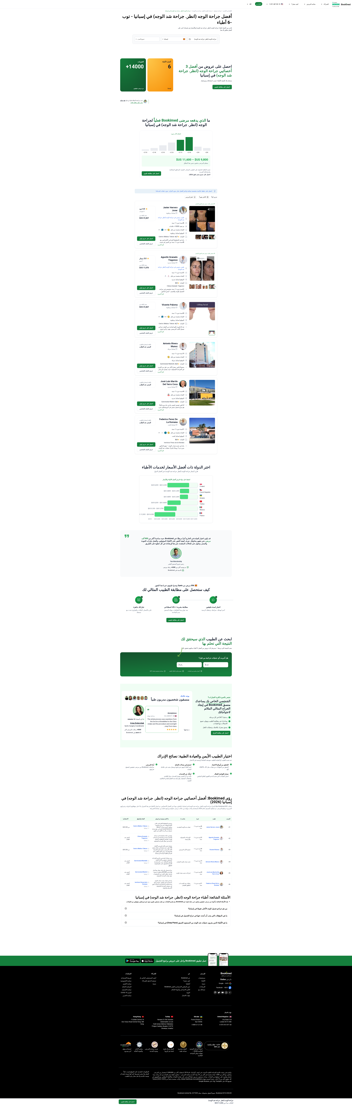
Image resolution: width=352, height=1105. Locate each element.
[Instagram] (226, 992)
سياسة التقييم (127, 984)
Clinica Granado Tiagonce (175, 286)
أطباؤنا (188, 984)
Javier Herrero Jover (212, 827)
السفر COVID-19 (126, 992)
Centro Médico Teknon (166, 237)
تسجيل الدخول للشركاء (149, 981)
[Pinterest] (215, 992)
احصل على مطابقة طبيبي (127, 1101)
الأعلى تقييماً (202, 197)
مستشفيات (201, 978)
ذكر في (228, 979)
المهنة (188, 992)
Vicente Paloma (214, 849)
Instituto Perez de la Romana (174, 442)
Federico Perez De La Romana (212, 884)
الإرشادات (202, 987)
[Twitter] (218, 992)
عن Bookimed (185, 978)
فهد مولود (122, 100)
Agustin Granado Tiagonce (214, 838)
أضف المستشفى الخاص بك (148, 978)
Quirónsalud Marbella (167, 364)
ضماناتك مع (201, 990)
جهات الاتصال (186, 995)
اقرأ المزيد (161, 245)
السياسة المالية (126, 987)
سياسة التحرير (127, 995)
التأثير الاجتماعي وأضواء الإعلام (180, 990)
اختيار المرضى (189, 197)
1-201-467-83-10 (274, 4)
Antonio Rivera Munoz (212, 862)
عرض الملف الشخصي (146, 244)
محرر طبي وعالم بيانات (137, 102)
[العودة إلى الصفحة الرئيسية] (346, 4)
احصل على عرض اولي (146, 238)
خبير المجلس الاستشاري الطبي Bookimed (177, 987)
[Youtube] (222, 992)
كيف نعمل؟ (294, 4)
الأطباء (203, 981)
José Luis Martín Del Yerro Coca (213, 873)
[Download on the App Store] (147, 961)
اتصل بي (258, 4)
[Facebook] (229, 992)
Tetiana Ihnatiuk (182, 724)
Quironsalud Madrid (167, 402)
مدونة (203, 984)
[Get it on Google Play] (132, 961)
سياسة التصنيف (126, 990)
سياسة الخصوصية (126, 981)
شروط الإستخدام (126, 978)
